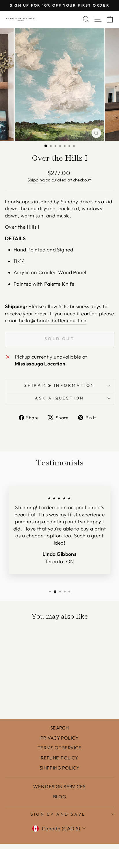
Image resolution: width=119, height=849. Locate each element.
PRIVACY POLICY (59, 738)
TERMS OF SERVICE (59, 748)
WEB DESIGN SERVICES (59, 786)
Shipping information (59, 385)
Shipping (36, 180)
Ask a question (59, 398)
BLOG (59, 796)
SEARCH (59, 728)
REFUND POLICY (59, 758)
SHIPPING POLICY (60, 768)
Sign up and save (58, 814)
